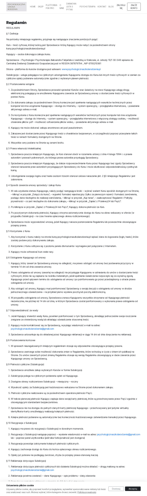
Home (33, 6)
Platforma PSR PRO (51, 6)
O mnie (62, 6)
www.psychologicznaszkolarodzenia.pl (81, 69)
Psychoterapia (87, 6)
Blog (111, 6)
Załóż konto (134, 6)
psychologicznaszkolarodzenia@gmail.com (32, 328)
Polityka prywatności (87, 492)
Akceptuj (133, 489)
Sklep (40, 6)
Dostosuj (116, 489)
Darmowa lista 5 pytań (71, 7)
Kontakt (102, 6)
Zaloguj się (121, 6)
